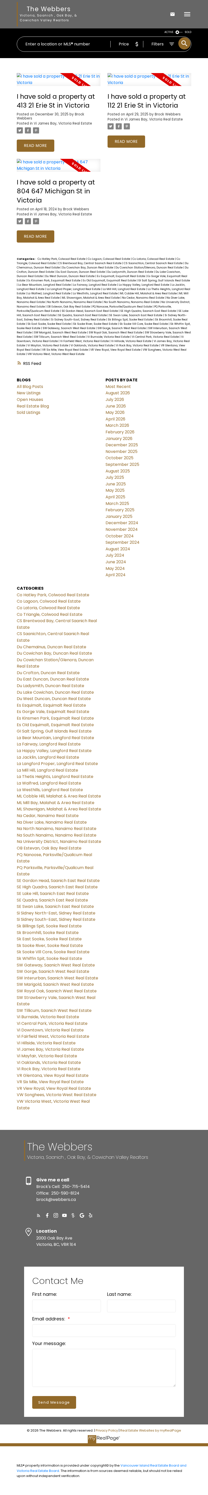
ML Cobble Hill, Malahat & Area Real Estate (149, 293)
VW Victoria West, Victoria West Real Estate (55, 354)
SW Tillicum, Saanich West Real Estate (60, 337)
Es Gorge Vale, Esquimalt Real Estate (53, 712)
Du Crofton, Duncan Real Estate (48, 673)
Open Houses (30, 399)
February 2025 (120, 510)
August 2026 (118, 393)
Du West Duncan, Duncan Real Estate (70, 276)
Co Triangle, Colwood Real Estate (49, 614)
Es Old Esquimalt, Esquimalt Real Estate (110, 280)
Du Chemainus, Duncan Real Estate (51, 647)
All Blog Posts (30, 386)
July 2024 (115, 555)
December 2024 (122, 523)
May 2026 (115, 412)
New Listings (29, 393)
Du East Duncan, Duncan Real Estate (81, 272)
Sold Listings (28, 412)
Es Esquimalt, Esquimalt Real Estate (121, 276)
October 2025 (119, 458)
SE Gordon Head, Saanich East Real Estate (90, 311)
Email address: (49, 1319)
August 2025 (118, 471)
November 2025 (121, 451)
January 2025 (119, 516)
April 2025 (115, 497)
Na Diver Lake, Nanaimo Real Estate (52, 822)
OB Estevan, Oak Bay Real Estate (69, 307)
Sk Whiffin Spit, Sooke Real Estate (49, 958)
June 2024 (116, 562)
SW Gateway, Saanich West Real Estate (69, 328)
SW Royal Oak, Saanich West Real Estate (116, 332)
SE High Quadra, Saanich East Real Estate (148, 311)
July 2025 (115, 477)
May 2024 (115, 568)
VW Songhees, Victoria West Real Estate (56, 1095)
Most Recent (118, 386)
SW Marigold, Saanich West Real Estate (60, 332)
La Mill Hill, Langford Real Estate (124, 289)
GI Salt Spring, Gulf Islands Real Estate (164, 280)
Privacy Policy (107, 1430)
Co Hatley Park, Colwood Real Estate (62, 259)
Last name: (119, 1294)
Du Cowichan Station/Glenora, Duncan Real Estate (149, 267)
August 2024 (118, 549)
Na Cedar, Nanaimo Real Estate (143, 298)
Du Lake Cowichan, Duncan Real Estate (55, 692)
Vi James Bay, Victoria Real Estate (63, 123)
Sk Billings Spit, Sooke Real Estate (130, 319)
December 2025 (122, 445)
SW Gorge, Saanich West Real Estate (122, 328)
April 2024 (116, 575)
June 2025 (116, 484)
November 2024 (122, 529)
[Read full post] (59, 82)
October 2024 (120, 536)
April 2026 (115, 419)
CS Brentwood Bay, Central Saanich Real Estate (90, 263)
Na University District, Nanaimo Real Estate (59, 841)
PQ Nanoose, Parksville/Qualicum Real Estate (122, 307)
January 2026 (119, 438)
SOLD (188, 32)
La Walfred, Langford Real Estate (49, 293)
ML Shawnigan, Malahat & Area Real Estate (91, 298)
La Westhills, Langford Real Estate (95, 293)
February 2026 (120, 432)
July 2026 (115, 399)
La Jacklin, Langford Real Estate (48, 757)
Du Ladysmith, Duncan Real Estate (130, 272)
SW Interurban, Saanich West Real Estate (57, 978)
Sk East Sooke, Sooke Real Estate (49, 324)
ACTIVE (169, 32)
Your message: (49, 1343)
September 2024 (123, 542)
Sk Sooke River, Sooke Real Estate (95, 324)
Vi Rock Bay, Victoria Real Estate (137, 345)
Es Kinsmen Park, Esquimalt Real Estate (54, 280)
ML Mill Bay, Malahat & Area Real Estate (55, 803)
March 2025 (117, 503)
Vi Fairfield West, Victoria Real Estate (85, 341)
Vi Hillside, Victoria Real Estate (131, 341)
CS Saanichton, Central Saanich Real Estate (153, 263)
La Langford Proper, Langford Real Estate (74, 289)
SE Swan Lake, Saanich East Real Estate (136, 315)
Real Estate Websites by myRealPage (150, 1430)
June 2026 (116, 406)
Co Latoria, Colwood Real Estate (153, 259)
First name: (44, 1294)
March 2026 (117, 425)
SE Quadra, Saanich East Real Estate (83, 315)
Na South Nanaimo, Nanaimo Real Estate (132, 302)
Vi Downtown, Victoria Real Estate (50, 1030)
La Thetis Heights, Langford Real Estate (55, 776)
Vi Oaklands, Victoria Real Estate (92, 345)
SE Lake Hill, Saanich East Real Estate (53, 893)
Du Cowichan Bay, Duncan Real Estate (88, 267)
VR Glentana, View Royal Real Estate (53, 1075)
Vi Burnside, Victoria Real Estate (108, 337)
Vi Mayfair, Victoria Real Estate (48, 345)
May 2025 (115, 490)
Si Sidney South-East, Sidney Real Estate (78, 319)
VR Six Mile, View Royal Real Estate (65, 350)
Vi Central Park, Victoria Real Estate (156, 337)
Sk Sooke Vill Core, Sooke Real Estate (144, 324)
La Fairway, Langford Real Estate (95, 285)
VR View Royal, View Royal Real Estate (115, 350)
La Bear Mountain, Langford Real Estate (45, 285)
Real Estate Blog (33, 406)
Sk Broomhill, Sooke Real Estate (48, 933)
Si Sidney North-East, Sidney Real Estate (56, 913)
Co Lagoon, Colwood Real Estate (109, 259)
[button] (38, 1215)
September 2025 (122, 464)
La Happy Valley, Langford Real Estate (144, 285)
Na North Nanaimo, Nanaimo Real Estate (74, 302)
